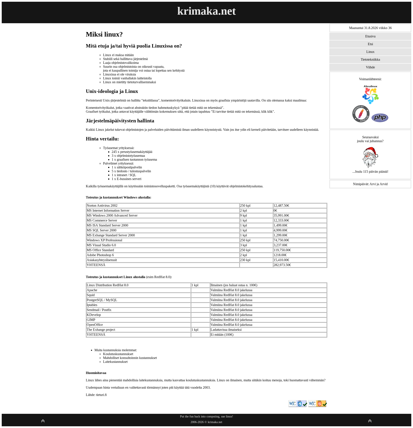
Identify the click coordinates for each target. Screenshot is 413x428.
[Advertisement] (43, 53)
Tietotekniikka (370, 59)
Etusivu (370, 36)
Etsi (370, 44)
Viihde (370, 67)
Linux (370, 52)
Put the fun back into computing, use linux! (206, 416)
